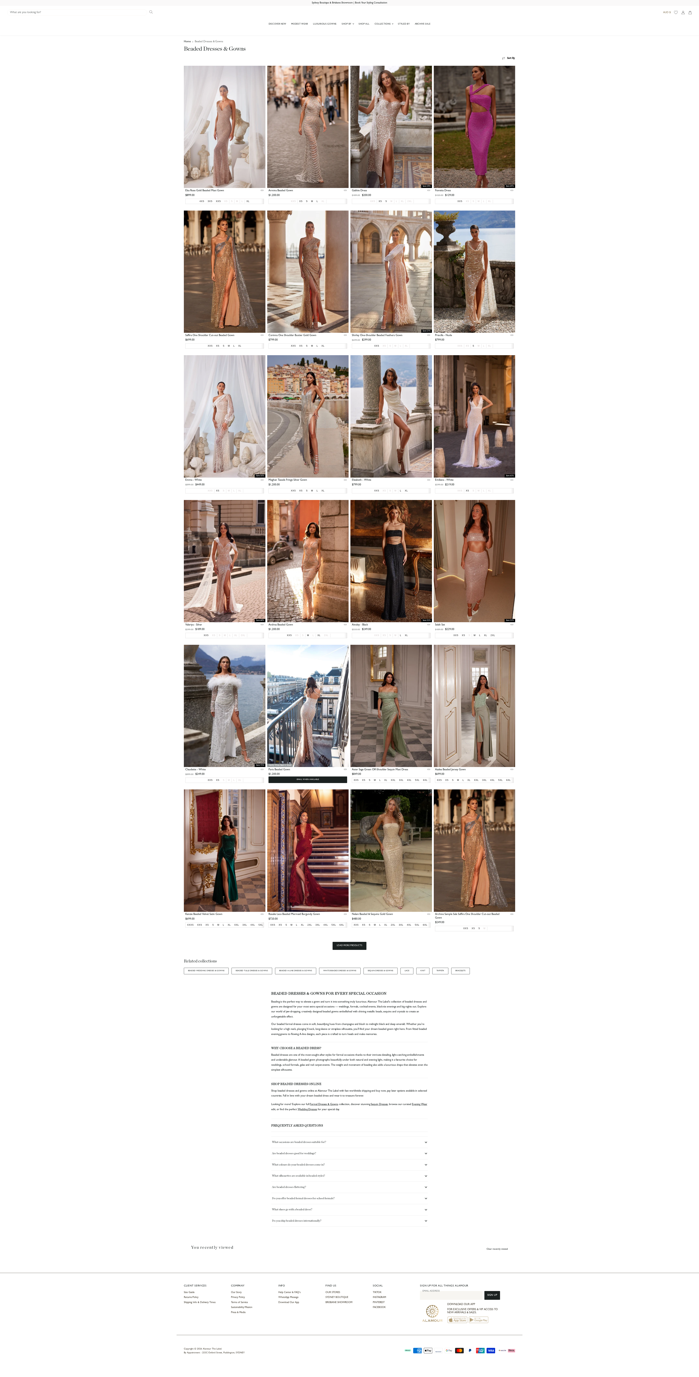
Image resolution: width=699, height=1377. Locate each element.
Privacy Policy (238, 1297)
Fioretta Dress (443, 190)
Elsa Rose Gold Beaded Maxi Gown (204, 190)
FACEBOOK (379, 1307)
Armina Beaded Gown (280, 190)
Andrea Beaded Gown (280, 625)
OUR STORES (332, 1292)
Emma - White (193, 480)
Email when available (308, 779)
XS (226, 201)
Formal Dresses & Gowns (324, 1104)
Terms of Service (239, 1302)
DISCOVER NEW (277, 24)
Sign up (492, 1295)
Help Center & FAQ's (289, 1292)
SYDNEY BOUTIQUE (336, 1297)
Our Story (236, 1292)
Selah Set (440, 625)
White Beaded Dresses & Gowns (339, 971)
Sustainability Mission (241, 1307)
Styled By (404, 24)
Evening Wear (419, 1104)
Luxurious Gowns (325, 24)
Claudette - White (195, 769)
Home (187, 41)
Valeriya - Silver (193, 625)
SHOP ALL (364, 24)
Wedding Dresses (307, 1109)
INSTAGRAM (379, 1297)
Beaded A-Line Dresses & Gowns (295, 971)
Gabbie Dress (359, 190)
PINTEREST (379, 1302)
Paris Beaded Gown (279, 769)
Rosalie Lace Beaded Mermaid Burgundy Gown (294, 914)
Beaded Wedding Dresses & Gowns (206, 971)
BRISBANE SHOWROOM (338, 1302)
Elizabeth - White (361, 480)
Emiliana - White (444, 480)
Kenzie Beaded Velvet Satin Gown (203, 914)
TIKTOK (377, 1292)
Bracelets (460, 971)
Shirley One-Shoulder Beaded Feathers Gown (377, 335)
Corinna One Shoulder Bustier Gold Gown (292, 335)
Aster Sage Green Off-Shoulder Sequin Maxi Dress (380, 769)
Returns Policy (191, 1297)
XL (323, 201)
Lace (407, 971)
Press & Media (238, 1312)
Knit (422, 971)
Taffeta (440, 971)
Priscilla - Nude (443, 335)
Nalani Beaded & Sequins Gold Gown (372, 914)
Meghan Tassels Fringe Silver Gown (287, 480)
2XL (409, 201)
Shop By (347, 24)
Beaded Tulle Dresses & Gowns (252, 971)
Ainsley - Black (360, 625)
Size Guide (189, 1292)
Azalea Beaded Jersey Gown (450, 769)
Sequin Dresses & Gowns (380, 971)
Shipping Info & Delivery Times (200, 1302)
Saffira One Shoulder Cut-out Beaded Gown (209, 335)
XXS (293, 201)
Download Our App (288, 1302)
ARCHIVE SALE (423, 24)
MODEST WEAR (299, 24)
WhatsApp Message (288, 1297)
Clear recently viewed (497, 1249)
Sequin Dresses (379, 1104)
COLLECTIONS (383, 24)
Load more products (349, 946)
